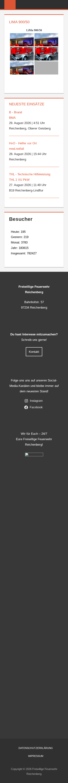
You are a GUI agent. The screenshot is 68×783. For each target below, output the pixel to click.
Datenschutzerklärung (35, 748)
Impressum (35, 756)
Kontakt (34, 352)
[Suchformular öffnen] (61, 5)
